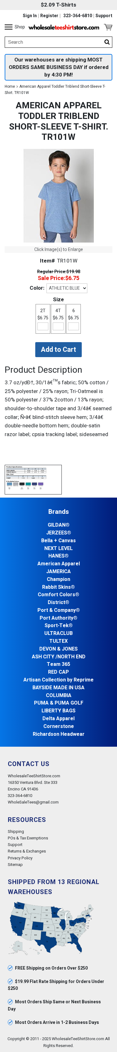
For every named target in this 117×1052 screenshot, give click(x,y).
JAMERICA (58, 571)
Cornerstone (58, 726)
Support (103, 16)
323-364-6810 (77, 16)
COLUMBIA (58, 695)
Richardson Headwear (59, 734)
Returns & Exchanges (27, 851)
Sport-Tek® (59, 625)
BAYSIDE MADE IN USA (58, 688)
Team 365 (58, 664)
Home (10, 86)
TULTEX (58, 641)
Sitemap (15, 865)
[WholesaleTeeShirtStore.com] (63, 27)
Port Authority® (58, 618)
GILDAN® (59, 525)
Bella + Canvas (58, 541)
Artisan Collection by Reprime (58, 680)
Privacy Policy (20, 858)
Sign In (30, 16)
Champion (58, 579)
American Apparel (58, 564)
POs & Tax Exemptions (28, 838)
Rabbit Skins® (58, 587)
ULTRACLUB (58, 633)
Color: (37, 288)
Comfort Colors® (58, 595)
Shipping (16, 831)
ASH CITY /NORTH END (58, 657)
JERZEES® (58, 533)
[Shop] (8, 27)
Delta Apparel (58, 718)
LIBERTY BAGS (58, 711)
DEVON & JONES (58, 649)
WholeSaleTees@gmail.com (33, 802)
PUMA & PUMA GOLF (58, 703)
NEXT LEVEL (58, 548)
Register (49, 16)
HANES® (58, 556)
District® (58, 602)
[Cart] (108, 27)
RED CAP (58, 672)
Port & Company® (58, 610)
